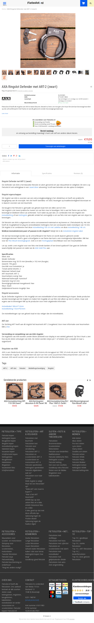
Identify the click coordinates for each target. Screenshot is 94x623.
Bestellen (14, 411)
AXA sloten (76, 438)
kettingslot (23, 215)
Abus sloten (77, 441)
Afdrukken (6, 161)
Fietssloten (53, 441)
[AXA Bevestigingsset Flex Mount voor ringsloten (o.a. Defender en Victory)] (79, 391)
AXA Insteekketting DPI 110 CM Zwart (14, 402)
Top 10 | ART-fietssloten (82, 549)
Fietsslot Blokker (78, 462)
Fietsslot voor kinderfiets (58, 451)
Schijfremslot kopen (10, 454)
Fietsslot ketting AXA (80, 470)
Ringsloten (6, 465)
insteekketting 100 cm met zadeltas (47, 227)
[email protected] (32, 600)
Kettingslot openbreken (34, 467)
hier (8, 327)
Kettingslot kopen (9, 438)
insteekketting (7, 215)
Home (4, 9)
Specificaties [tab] (47, 173)
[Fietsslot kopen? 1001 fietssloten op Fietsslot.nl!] (35, 3)
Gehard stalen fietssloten (35, 549)
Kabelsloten (6, 462)
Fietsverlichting (8, 559)
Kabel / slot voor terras (34, 551)
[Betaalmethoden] (52, 584)
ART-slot (13, 368)
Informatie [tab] (15, 173)
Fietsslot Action (78, 454)
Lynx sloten (76, 446)
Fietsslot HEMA (78, 457)
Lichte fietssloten (32, 543)
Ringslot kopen (8, 443)
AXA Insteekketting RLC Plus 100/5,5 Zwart (57, 402)
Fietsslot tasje (7, 557)
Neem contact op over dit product (14, 159)
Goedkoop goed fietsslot (35, 559)
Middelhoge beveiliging (37, 368)
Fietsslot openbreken (33, 465)
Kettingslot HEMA (79, 467)
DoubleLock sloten (79, 451)
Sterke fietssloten (32, 538)
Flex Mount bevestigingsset (19, 241)
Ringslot (51, 368)
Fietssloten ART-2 (32, 451)
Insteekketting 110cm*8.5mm (13, 309)
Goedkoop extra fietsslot (58, 467)
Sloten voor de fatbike (57, 470)
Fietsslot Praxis (78, 459)
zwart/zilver (33, 187)
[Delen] (8, 156)
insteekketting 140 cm (76, 227)
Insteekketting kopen (10, 446)
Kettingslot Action (79, 465)
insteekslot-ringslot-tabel (73, 231)
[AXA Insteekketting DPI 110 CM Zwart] (14, 391)
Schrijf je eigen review (25, 91)
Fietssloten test (31, 443)
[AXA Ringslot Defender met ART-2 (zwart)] (47, 41)
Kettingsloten (7, 457)
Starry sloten (77, 449)
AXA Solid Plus (40, 248)
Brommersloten (55, 443)
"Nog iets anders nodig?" (12, 567)
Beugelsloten (7, 459)
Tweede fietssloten (9, 554)
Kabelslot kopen (8, 449)
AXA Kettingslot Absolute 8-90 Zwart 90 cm (36, 403)
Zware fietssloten (32, 546)
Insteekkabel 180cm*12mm (13, 306)
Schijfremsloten (8, 470)
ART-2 (5, 368)
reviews (71, 619)
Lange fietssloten (32, 541)
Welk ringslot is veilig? (33, 481)
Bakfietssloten (54, 454)
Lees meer (5, 113)
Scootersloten (54, 446)
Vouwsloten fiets (8, 467)
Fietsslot (22, 368)
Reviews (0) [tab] (78, 173)
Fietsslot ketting (55, 462)
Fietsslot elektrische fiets (58, 457)
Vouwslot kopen (8, 451)
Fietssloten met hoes (57, 541)
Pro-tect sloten (78, 443)
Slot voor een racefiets (58, 465)
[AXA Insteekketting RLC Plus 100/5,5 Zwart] (58, 391)
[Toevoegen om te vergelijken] (91, 87)
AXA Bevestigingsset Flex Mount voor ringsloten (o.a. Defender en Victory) (79, 404)
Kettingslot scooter (56, 459)
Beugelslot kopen (9, 441)
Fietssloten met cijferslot (58, 543)
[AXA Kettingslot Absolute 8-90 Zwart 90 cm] (36, 391)
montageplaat (47, 241)
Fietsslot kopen (8, 435)
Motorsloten (54, 449)
